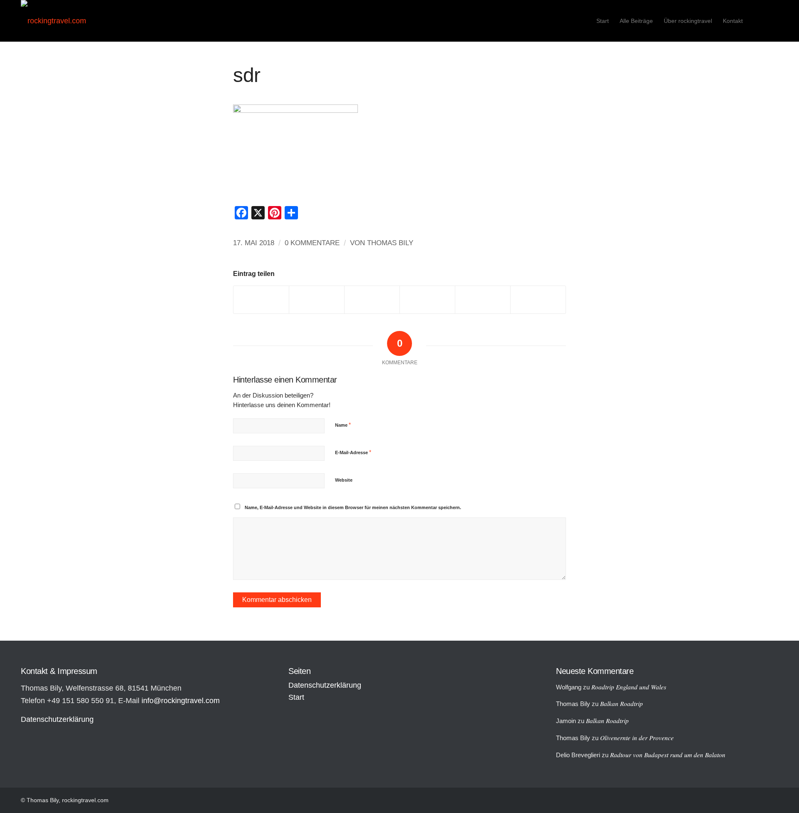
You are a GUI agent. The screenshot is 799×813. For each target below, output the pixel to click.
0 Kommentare (312, 243)
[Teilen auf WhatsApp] (372, 299)
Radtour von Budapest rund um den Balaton (667, 755)
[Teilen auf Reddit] (482, 299)
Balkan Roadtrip (621, 703)
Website (343, 479)
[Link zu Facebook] (772, 20)
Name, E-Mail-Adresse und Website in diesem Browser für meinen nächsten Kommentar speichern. (353, 507)
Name (343, 425)
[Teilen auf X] (316, 299)
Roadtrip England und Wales (628, 687)
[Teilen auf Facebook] (261, 299)
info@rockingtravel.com (180, 700)
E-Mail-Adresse (353, 452)
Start (296, 697)
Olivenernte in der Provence (637, 737)
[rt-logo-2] (53, 21)
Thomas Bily (390, 243)
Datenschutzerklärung (57, 719)
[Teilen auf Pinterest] (427, 299)
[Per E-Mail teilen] (538, 299)
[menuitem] (602, 21)
